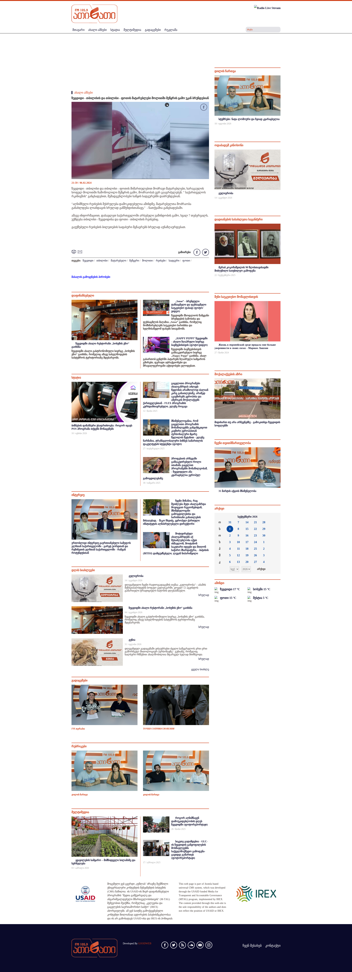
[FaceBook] (203, 107)
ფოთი (186, 260)
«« (219, 517)
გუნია (132, 639)
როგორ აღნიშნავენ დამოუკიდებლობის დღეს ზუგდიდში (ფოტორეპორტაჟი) (189, 821)
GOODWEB (144, 943)
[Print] (74, 251)
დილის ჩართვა (80, 794)
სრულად (203, 595)
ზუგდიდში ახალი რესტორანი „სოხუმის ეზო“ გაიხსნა (160, 608)
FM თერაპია (78, 728)
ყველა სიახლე (200, 669)
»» (275, 517)
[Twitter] (205, 252)
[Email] (80, 251)
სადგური (174, 260)
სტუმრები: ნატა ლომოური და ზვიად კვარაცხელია (249, 119)
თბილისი (102, 260)
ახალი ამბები (83, 92)
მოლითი (147, 260)
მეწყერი (134, 260)
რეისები (161, 260)
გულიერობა (136, 576)
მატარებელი (118, 260)
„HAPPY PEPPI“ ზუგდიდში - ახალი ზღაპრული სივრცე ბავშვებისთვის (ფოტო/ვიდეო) (189, 341)
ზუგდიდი (88, 260)
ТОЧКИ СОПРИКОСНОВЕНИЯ (158, 728)
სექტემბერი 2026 (247, 516)
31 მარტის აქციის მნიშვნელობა (237, 491)
